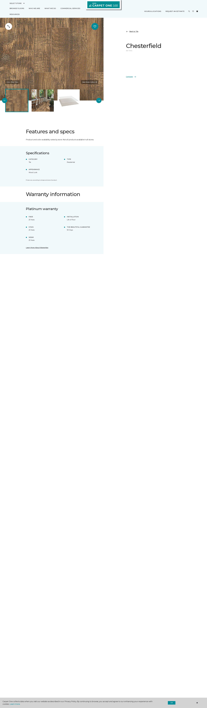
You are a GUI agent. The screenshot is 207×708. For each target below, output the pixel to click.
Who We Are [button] (34, 8)
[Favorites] (193, 11)
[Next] (98, 100)
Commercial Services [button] (70, 8)
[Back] (4, 100)
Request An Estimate (174, 11)
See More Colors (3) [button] (89, 82)
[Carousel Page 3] (68, 100)
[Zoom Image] (8, 26)
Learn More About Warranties (37, 248)
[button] (189, 11)
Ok (171, 703)
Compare (129, 77)
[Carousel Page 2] (42, 100)
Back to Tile (133, 31)
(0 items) (197, 11)
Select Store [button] (16, 3)
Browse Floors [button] (17, 8)
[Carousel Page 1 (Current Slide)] (16, 100)
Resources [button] (15, 14)
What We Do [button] (50, 8)
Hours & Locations (152, 11)
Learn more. (15, 704)
